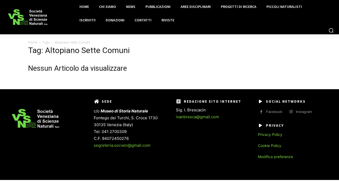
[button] (331, 30)
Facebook (274, 112)
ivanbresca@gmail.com (197, 116)
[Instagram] (291, 111)
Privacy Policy (270, 134)
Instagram (304, 112)
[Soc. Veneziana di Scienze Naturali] (28, 17)
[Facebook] (261, 111)
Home (32, 42)
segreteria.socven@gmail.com (122, 145)
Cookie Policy (269, 145)
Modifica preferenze (275, 156)
